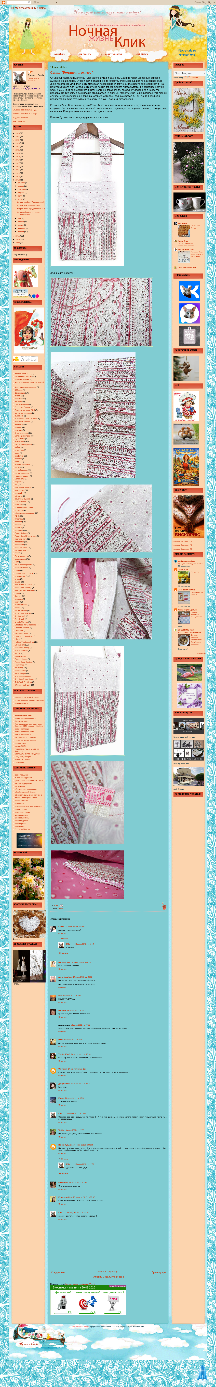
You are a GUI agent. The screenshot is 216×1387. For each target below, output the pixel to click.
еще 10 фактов (19, 121)
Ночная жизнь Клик (187, 267)
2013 (18, 176)
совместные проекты (24, 573)
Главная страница (108, 1271)
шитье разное (21, 610)
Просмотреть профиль (33, 79)
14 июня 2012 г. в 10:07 (73, 1040)
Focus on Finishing (22, 829)
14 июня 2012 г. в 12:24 (80, 1084)
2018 (18, 160)
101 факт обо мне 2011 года (24, 110)
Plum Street (19, 665)
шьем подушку (21, 821)
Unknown (62, 1069)
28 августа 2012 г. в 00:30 (77, 1213)
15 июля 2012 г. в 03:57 (78, 1183)
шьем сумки (20, 823)
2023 (18, 143)
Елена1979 (63, 1183)
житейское (19, 442)
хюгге (17, 602)
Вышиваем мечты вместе (26, 419)
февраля (22, 228)
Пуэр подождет (21, 556)
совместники (20, 743)
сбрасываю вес (21, 568)
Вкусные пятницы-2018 (25, 410)
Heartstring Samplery (23, 636)
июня (20, 199)
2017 (18, 163)
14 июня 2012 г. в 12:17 (77, 1069)
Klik (32, 72)
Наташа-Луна (64, 962)
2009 (18, 243)
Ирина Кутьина (65, 1145)
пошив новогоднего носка (26, 798)
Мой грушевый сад (186, 561)
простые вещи (21, 547)
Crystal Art (19, 631)
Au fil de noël (20, 616)
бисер (17, 396)
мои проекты (84, 54)
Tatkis (61, 1130)
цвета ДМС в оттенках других (27, 754)
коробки (18, 459)
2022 (18, 147)
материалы (19, 479)
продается (19, 545)
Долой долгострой (22, 436)
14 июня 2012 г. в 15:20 (74, 1098)
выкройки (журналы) (23, 778)
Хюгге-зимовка (21, 605)
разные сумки (21, 809)
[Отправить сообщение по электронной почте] (60, 905)
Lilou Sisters (142, 54)
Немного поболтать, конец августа (196, 614)
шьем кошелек (21, 815)
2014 (18, 173)
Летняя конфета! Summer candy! (31, 202)
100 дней (18, 390)
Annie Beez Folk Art (23, 613)
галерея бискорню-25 (182, 545)
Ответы (64, 939)
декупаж (18, 430)
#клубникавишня (22, 379)
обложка (18, 496)
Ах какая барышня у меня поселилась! (28, 213)
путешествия (20, 550)
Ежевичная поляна (186, 590)
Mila (60, 996)
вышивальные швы (23, 715)
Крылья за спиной (22, 464)
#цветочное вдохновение (25, 387)
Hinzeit (17, 639)
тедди (17, 593)
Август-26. (195, 572)
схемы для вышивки (23, 585)
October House (21, 659)
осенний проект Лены (24, 507)
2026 (18, 133)
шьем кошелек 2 (22, 818)
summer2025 (20, 671)
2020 (18, 153)
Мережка (18, 482)
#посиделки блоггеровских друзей (29, 382)
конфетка (19, 456)
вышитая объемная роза (25, 718)
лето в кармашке (22, 473)
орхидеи (18, 505)
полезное (19, 530)
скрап (17, 570)
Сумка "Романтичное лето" (28, 205)
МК (16, 484)
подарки (18, 522)
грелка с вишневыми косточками (29, 781)
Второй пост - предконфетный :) (31, 209)
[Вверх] (202, 1373)
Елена (61, 1098)
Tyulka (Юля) (64, 1054)
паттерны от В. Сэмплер (25, 737)
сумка (17, 582)
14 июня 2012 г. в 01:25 (75, 927)
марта (20, 225)
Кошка (61, 927)
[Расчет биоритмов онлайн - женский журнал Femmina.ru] (88, 1315)
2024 (18, 140)
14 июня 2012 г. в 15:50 (76, 1113)
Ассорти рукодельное (188, 610)
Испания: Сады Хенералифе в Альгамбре (197, 254)
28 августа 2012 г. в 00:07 (84, 1197)
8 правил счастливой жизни (26, 697)
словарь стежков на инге (25, 740)
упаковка (19, 599)
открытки (19, 510)
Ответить (62, 933)
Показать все (201, 653)
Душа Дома (20, 439)
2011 (18, 236)
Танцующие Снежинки (24, 590)
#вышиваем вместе (23, 377)
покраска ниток (21, 703)
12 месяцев (20, 393)
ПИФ (17, 516)
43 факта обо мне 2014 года (25, 114)
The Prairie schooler (23, 676)
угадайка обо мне (20, 118)
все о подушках (21, 775)
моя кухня (182, 223)
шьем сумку (20, 826)
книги (17, 453)
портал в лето (21, 539)
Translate (194, 77)
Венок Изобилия (22, 404)
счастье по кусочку (23, 588)
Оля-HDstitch (20, 502)
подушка (18, 525)
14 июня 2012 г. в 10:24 (80, 1054)
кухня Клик (59, 54)
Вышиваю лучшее (22, 422)
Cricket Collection (22, 628)
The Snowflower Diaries (24, 679)
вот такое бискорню (23, 413)
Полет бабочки (21, 533)
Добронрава (64, 1084)
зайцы (17, 447)
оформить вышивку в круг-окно (28, 795)
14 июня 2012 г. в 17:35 (74, 1130)
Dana (60, 1040)
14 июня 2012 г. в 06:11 (82, 977)
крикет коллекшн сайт (24, 732)
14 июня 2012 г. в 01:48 (84, 944)
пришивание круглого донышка (28, 806)
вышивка (19, 424)
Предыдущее (159, 1272)
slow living (19, 668)
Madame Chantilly (22, 648)
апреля (21, 222)
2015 (18, 170)
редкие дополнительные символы (29, 700)
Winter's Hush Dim (22, 685)
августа (21, 193)
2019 (18, 156)
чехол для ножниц (22, 812)
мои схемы (19, 490)
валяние (18, 401)
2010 (18, 239)
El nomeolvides (65, 1197)
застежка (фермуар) (23, 783)
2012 (18, 180)
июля (20, 196)
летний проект (21, 470)
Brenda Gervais (21, 622)
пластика (19, 519)
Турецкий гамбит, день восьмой (191, 564)
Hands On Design (22, 760)
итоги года (19, 450)
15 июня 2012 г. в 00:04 (83, 1145)
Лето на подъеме (22, 476)
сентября (22, 189)
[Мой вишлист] (25, 362)
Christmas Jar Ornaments (25, 625)
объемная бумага (22, 499)
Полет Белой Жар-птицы (25, 536)
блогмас (18, 399)
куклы (17, 467)
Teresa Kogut (20, 673)
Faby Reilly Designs (23, 757)
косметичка (20, 786)
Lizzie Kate (19, 762)
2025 (18, 137)
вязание (18, 427)
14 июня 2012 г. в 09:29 (80, 1025)
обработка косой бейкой (25, 792)
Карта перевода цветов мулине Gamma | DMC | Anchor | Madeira (29, 725)
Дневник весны (21, 433)
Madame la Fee (21, 651)
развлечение (20, 559)
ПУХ (17, 553)
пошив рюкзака (21, 801)
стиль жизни (20, 576)
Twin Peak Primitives (23, 682)
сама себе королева (23, 565)
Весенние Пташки (22, 407)
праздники (19, 542)
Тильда (18, 596)
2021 (18, 150)
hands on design (21, 633)
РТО (17, 562)
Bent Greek (19, 619)
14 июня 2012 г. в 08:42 (72, 996)
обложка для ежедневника (26, 789)
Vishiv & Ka (183, 570)
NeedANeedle (20, 656)
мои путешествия (113, 54)
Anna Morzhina (65, 977)
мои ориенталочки (23, 487)
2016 (18, 167)
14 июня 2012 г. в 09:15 (76, 1010)
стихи (17, 579)
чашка (17, 608)
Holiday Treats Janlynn (24, 642)
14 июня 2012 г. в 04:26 (81, 962)
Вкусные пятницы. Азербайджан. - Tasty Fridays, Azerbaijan (197, 639)
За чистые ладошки (23, 444)
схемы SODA (20, 746)
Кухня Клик (183, 241)
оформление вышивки (24, 513)
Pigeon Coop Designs (24, 662)
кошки (17, 462)
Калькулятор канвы (23, 721)
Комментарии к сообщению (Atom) (80, 1284)
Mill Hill (17, 653)
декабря (21, 183)
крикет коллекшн (22, 729)
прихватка (19, 803)
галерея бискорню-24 (182, 549)
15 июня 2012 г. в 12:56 (84, 1164)
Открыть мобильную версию (108, 1276)
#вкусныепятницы (22, 374)
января (21, 232)
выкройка (19, 416)
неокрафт (19, 493)
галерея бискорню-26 (182, 541)
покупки (18, 527)
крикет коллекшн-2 (23, 735)
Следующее (58, 1272)
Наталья (62, 1010)
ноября (21, 186)
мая (20, 218)
